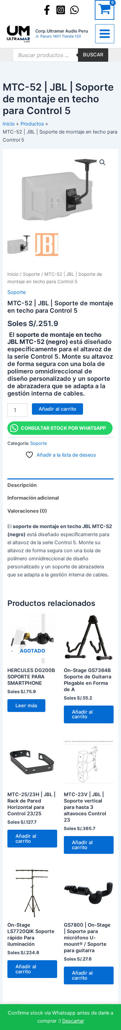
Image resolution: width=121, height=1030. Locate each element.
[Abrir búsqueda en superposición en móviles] (60, 55)
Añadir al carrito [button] (82, 714)
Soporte (31, 274)
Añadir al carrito (57, 409)
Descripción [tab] (22, 485)
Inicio (12, 274)
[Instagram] (61, 10)
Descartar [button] (73, 1021)
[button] (102, 162)
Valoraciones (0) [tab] (27, 511)
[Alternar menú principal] (104, 33)
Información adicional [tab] (33, 498)
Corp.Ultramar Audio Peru (61, 31)
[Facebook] (47, 10)
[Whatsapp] (74, 10)
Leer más (26, 706)
